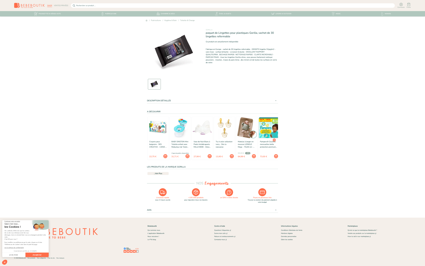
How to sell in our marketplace (358, 236)
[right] (274, 140)
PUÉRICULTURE (110, 14)
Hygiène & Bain (170, 20)
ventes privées (61, 5)
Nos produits (31, 258)
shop (49, 5)
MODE (338, 14)
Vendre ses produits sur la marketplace (361, 233)
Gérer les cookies (287, 239)
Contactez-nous (219, 239)
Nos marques (60, 258)
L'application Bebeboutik (156, 233)
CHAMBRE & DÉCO (168, 14)
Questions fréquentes (221, 230)
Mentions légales (287, 233)
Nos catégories (41, 258)
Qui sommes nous (154, 230)
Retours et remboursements (224, 236)
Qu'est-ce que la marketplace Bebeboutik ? (362, 230)
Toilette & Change (187, 20)
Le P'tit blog (152, 239)
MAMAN (388, 14)
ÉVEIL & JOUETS (225, 14)
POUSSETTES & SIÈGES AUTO (50, 14)
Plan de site (51, 258)
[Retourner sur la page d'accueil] (29, 5)
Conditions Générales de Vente (291, 230)
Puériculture (156, 20)
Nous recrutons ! (153, 236)
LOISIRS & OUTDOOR (283, 14)
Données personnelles (288, 236)
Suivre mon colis (220, 233)
